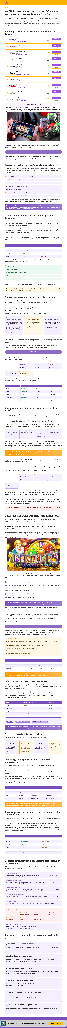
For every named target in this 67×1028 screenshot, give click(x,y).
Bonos (56, 1)
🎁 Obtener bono (56, 38)
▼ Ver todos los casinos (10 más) (33, 104)
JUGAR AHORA (33, 152)
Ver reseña (56, 41)
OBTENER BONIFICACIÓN (55, 1023)
